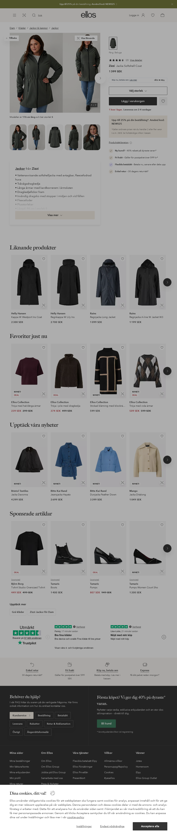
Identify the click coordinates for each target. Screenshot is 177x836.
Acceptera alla (150, 826)
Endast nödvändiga (112, 826)
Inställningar (84, 826)
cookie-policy (75, 817)
